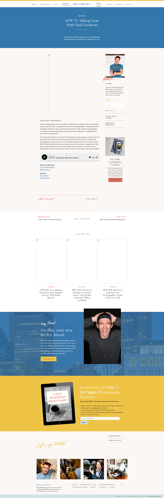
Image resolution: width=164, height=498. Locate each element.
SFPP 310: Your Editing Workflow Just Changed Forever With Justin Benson (50, 294)
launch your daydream (154, 496)
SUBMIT (84, 422)
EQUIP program (45, 170)
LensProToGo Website (47, 167)
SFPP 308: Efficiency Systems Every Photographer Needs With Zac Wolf (113, 294)
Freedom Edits (45, 178)
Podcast (82, 16)
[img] (96, 157)
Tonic (135, 496)
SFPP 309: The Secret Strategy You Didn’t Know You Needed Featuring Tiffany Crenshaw (82, 295)
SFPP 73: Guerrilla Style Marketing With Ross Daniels (117, 219)
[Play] (45, 157)
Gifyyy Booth (44, 176)
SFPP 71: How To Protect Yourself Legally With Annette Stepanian (60, 219)
